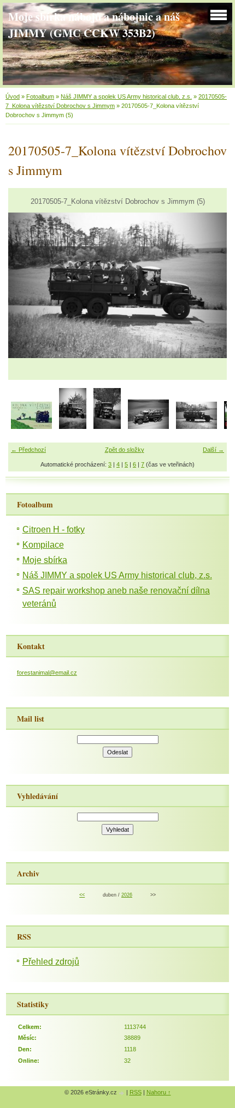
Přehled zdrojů (50, 961)
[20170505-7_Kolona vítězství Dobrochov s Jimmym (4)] (148, 426)
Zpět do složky (124, 449)
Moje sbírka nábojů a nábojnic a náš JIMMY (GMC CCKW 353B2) (94, 24)
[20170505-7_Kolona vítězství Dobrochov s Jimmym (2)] (72, 426)
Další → (213, 449)
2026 (126, 895)
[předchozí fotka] (26, 285)
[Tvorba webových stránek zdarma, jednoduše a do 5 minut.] (122, 1093)
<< (82, 895)
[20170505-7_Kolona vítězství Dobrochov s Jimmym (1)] (31, 426)
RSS (136, 1092)
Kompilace (43, 544)
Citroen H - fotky (53, 529)
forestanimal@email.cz (47, 672)
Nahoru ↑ (158, 1092)
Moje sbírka (44, 560)
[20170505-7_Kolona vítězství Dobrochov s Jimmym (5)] (196, 426)
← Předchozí (28, 449)
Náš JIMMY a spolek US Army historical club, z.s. (126, 96)
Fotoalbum (40, 96)
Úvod (12, 96)
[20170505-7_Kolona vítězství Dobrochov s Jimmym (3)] (107, 426)
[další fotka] (209, 285)
